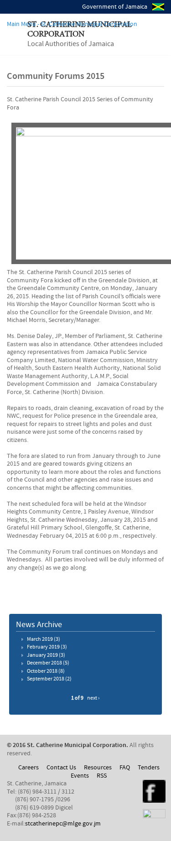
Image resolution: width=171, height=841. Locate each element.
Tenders (149, 767)
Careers (28, 767)
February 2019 (43, 647)
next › (93, 698)
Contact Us (61, 767)
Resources (98, 767)
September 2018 (45, 679)
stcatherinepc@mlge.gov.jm (63, 824)
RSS (102, 776)
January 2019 (42, 655)
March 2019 (40, 639)
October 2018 (42, 671)
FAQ (124, 767)
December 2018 (44, 663)
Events (80, 776)
